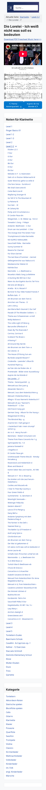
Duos (8, 667)
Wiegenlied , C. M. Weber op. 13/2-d (22, 219)
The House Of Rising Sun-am (19, 354)
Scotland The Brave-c (16, 337)
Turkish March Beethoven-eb (19, 564)
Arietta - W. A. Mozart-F (17, 288)
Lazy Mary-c (12, 608)
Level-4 (9, 627)
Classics (9, 748)
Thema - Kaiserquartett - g (19, 382)
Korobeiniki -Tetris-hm (17, 598)
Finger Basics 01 (13, 130)
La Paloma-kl (13, 201)
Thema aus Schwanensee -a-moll (21, 316)
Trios (8, 670)
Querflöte (10, 732)
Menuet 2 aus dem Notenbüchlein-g (23, 392)
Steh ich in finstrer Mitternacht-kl (21, 177)
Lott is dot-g (13, 305)
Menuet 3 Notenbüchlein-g (19, 396)
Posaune (10, 728)
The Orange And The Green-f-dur (21, 233)
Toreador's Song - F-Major (18, 222)
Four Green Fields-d (16, 492)
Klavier (9, 724)
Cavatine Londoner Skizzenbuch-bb (22, 588)
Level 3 (9, 623)
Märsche (10, 775)
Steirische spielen (14, 704)
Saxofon (10, 736)
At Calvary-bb (13, 208)
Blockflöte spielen (14, 708)
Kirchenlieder (12, 752)
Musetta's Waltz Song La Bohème (21, 274)
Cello (8, 712)
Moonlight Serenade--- (17, 499)
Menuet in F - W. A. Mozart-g (19, 476)
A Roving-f (12, 340)
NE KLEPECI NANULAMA (17, 240)
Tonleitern (10, 696)
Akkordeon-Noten (14, 700)
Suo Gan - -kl (13, 205)
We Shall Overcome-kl (17, 187)
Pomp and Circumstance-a (18, 212)
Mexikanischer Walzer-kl (18, 264)
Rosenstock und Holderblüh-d (20, 463)
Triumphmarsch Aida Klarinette (21, 236)
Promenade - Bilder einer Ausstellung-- (24, 371)
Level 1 (9, 126)
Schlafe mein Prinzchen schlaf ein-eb (23, 554)
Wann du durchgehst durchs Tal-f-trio (23, 281)
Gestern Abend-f (14, 506)
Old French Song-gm (16, 409)
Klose (8, 659)
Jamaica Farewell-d (15, 446)
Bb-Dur (11, 163)
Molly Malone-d (14, 319)
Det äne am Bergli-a (16, 285)
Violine (9, 744)
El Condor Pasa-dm (15, 215)
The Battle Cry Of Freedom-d (19, 529)
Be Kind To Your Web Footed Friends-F (23, 292)
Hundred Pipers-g (15, 365)
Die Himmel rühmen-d (17, 591)
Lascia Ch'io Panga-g (16, 509)
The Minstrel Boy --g (16, 419)
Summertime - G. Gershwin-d (20, 496)
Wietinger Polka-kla (16, 502)
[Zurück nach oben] (41, 785)
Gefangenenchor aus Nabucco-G (21, 260)
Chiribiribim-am (14, 536)
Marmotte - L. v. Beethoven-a (19, 271)
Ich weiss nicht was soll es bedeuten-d (23, 547)
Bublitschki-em (14, 594)
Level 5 (9, 631)
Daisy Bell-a (12, 513)
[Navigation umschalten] (10, 8)
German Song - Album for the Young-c (23, 412)
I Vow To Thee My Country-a (19, 489)
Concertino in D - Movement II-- (21, 619)
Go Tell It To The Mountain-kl (19, 198)
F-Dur (10, 153)
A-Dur (10, 160)
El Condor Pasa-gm (15, 453)
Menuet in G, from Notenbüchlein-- (22, 584)
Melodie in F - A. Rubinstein (19, 174)
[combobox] (25, 8)
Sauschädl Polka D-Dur (17, 601)
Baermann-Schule (14, 639)
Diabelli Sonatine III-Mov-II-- (19, 575)
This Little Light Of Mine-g (18, 323)
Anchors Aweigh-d (15, 612)
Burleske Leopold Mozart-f (18, 358)
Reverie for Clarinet (16, 250)
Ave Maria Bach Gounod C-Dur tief (22, 309)
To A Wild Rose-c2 (15, 561)
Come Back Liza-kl (15, 191)
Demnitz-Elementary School (19, 655)
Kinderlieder (11, 763)
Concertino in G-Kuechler (18, 571)
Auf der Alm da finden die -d (19, 368)
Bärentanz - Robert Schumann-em (22, 436)
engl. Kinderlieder (14, 771)
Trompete (10, 740)
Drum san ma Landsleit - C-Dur (20, 229)
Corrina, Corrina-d (15, 333)
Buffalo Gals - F (14, 295)
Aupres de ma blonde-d (17, 375)
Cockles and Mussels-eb (17, 485)
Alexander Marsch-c (16, 389)
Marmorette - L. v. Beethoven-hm (21, 557)
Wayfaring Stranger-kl (17, 194)
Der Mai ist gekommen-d (18, 543)
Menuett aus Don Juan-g (18, 385)
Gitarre (9, 716)
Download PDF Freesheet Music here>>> (22, 39)
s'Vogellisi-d (13, 450)
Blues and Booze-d (15, 466)
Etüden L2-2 (13, 149)
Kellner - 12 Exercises (15, 647)
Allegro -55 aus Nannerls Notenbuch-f (23, 399)
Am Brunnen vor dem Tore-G (19, 299)
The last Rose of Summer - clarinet (22, 257)
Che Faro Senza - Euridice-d (19, 184)
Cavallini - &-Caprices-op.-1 (18, 643)
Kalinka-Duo (13, 267)
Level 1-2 (10, 134)
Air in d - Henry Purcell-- (18, 432)
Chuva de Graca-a (15, 568)
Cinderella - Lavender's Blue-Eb (21, 361)
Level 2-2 (10, 146)
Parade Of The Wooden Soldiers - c (22, 312)
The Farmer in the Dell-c (18, 522)
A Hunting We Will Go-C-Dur (19, 278)
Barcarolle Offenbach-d (17, 326)
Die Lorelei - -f (13, 378)
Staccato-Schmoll (14, 651)
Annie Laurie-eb (14, 550)
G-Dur (10, 156)
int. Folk (9, 767)
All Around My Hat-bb (17, 344)
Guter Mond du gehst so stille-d (21, 181)
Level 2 (9, 142)
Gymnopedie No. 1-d (16, 443)
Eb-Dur (10, 170)
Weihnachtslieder (14, 756)
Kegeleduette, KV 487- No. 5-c (20, 605)
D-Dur (10, 167)
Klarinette (10, 720)
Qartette (10, 674)
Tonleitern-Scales (14, 635)
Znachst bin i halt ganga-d (19, 423)
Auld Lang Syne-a (15, 533)
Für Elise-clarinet (15, 253)
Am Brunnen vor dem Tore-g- (20, 540)
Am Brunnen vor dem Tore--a (20, 347)
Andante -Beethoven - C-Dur (19, 226)
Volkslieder (11, 760)
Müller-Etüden (12, 663)
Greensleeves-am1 (15, 615)
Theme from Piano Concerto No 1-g (22, 439)
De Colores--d (13, 351)
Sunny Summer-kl (15, 246)
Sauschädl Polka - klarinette (19, 243)
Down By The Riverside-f (18, 330)
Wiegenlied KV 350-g (16, 416)
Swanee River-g (14, 526)
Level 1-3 (10, 138)
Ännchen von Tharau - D (18, 302)
